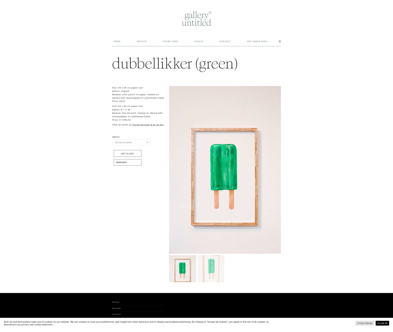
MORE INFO (121, 162)
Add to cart (127, 153)
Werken (115, 302)
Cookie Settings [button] (364, 323)
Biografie (116, 308)
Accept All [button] (382, 323)
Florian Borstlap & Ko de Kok (148, 124)
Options (116, 137)
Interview (116, 314)
